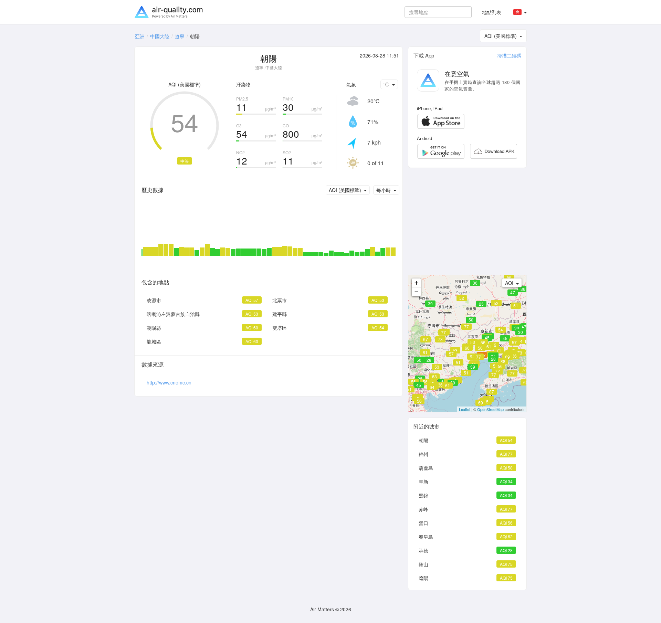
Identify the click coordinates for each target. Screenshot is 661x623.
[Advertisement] (467, 221)
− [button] (416, 291)
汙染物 (243, 84)
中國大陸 (159, 36)
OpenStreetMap (490, 409)
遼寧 (180, 36)
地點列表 (491, 12)
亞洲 (140, 36)
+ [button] (416, 282)
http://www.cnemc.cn (169, 382)
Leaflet (464, 409)
